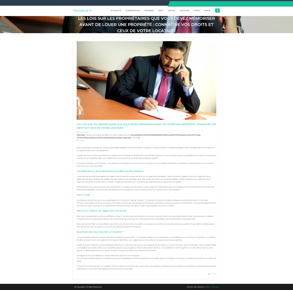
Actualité (116, 10)
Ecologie (184, 10)
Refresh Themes (211, 287)
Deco (160, 10)
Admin (214, 274)
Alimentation (133, 10)
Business (149, 10)
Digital (171, 10)
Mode (197, 10)
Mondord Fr (82, 10)
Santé (207, 10)
